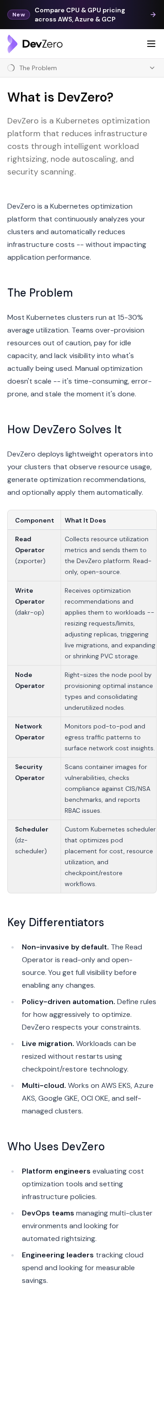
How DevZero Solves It (64, 429)
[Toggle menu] (151, 43)
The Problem (40, 293)
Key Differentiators (55, 922)
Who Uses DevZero (56, 1146)
